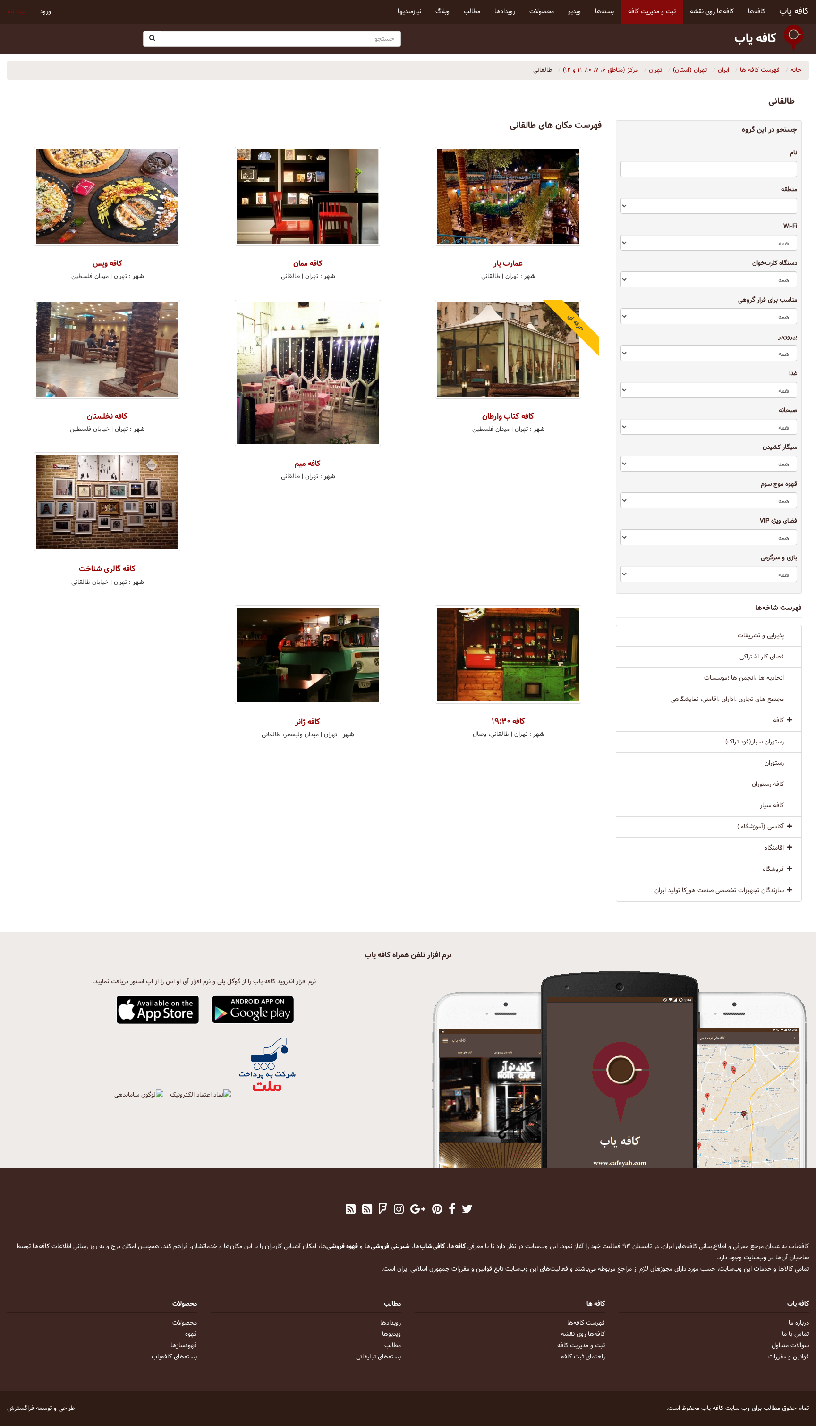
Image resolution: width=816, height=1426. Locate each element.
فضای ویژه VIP (778, 521)
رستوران (774, 763)
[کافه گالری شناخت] (107, 501)
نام (793, 153)
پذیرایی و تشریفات (761, 636)
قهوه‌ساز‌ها (183, 1346)
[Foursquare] (383, 1210)
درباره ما (799, 1323)
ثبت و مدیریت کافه (581, 1346)
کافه (778, 721)
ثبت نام (16, 12)
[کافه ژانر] (308, 654)
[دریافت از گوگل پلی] (253, 1010)
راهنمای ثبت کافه (583, 1357)
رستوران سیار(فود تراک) (754, 742)
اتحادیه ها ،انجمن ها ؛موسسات (744, 678)
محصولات (184, 1323)
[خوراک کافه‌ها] (351, 1210)
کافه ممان (308, 264)
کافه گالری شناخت (107, 569)
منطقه (789, 190)
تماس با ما (795, 1334)
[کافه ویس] (107, 196)
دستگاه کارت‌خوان (774, 263)
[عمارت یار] (508, 196)
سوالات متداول (790, 1346)
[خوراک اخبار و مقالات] (367, 1210)
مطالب (392, 1346)
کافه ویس (107, 264)
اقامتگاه (774, 848)
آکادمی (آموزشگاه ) (760, 827)
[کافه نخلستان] (107, 349)
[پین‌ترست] (437, 1210)
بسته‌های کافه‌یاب (174, 1357)
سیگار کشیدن (780, 447)
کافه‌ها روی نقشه (583, 1334)
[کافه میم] (308, 373)
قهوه (191, 1334)
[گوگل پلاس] (417, 1210)
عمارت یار (508, 264)
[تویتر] (467, 1210)
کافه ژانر (307, 722)
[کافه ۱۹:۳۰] (508, 654)
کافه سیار (772, 806)
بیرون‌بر (787, 337)
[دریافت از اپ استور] (158, 1010)
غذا (793, 374)
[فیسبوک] (452, 1210)
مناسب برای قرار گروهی (767, 300)
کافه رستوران (768, 784)
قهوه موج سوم (779, 484)
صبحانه (788, 410)
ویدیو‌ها (391, 1334)
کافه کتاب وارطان (508, 416)
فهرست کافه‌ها (586, 1323)
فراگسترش (20, 1408)
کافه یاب (794, 11)
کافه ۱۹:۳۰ (508, 721)
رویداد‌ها (390, 1323)
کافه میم (308, 464)
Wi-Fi (790, 226)
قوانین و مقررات (788, 1357)
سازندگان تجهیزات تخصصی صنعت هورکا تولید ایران (719, 891)
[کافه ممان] (308, 196)
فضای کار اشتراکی (762, 657)
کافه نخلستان (107, 416)
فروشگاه (773, 869)
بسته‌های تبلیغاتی (378, 1357)
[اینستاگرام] (399, 1210)
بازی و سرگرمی (779, 558)
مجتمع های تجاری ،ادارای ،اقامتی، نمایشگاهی (727, 699)
